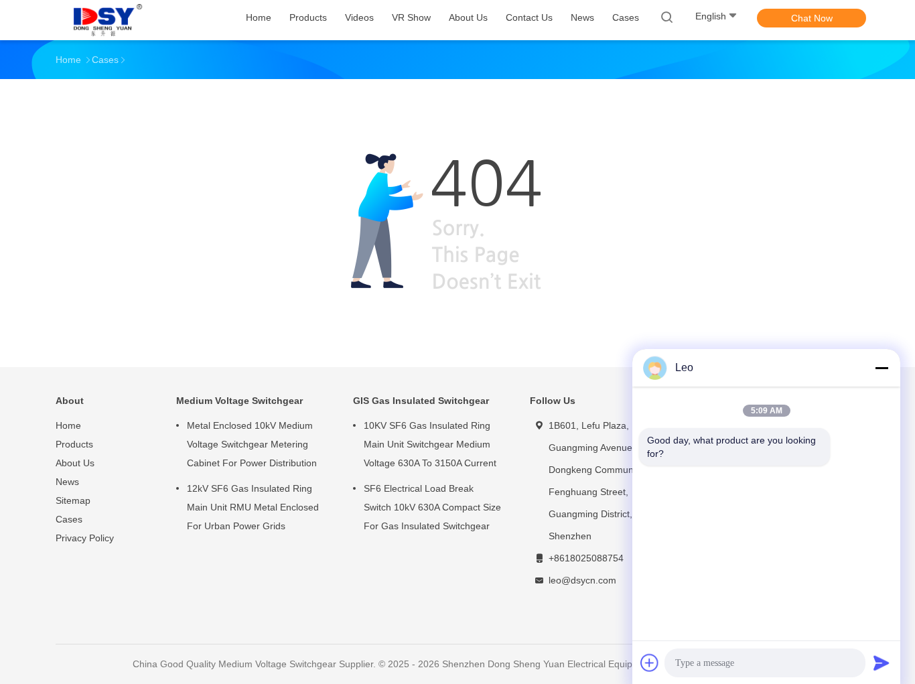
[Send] (881, 662)
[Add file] (649, 662)
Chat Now (812, 18)
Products (74, 444)
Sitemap (73, 500)
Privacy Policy (85, 538)
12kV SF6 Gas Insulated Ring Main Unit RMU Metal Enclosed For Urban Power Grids (253, 507)
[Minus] (881, 368)
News (67, 481)
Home (68, 425)
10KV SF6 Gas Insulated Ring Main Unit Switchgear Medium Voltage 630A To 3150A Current (430, 444)
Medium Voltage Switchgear (239, 400)
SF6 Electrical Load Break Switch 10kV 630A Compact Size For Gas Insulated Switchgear (432, 507)
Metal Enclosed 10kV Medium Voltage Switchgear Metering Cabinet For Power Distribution (252, 444)
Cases (69, 519)
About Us (75, 463)
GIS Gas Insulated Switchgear (421, 400)
